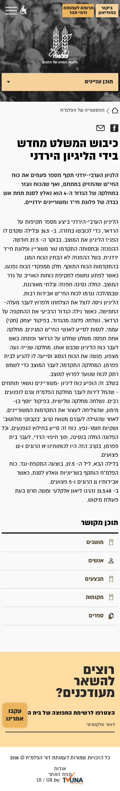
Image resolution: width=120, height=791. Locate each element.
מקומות (95, 597)
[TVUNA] (72, 778)
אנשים (96, 560)
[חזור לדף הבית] (115, 110)
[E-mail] (100, 128)
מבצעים (94, 579)
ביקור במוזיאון (107, 10)
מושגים (95, 542)
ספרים (96, 615)
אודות (60, 769)
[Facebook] (114, 128)
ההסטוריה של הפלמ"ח (82, 110)
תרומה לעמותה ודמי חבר (78, 10)
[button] (24, 10)
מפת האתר (60, 774)
